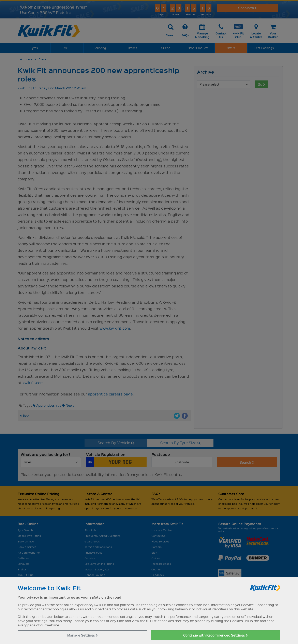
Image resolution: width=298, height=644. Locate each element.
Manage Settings (81, 635)
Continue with (214, 635)
